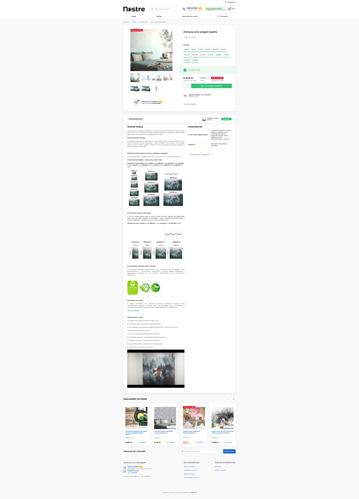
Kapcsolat (218, 466)
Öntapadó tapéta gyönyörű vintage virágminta (163, 432)
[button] (169, 50)
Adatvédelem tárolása (190, 470)
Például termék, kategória (162, 9)
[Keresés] (152, 9)
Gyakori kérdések (220, 470)
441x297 (226, 55)
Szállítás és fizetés (189, 474)
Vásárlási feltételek (189, 466)
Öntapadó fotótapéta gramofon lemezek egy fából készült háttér (136, 432)
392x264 (218, 55)
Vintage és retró (143, 22)
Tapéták (134, 22)
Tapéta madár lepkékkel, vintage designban (191, 432)
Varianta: (186, 45)
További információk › (190, 37)
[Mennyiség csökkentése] (189, 87)
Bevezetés (126, 22)
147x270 (200, 49)
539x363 (195, 60)
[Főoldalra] (134, 9)
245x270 (187, 55)
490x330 (187, 60)
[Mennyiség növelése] (189, 85)
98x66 (186, 49)
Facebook (147, 476)
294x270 (203, 55)
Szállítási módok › (193, 96)
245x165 (223, 49)
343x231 (210, 55)
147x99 (193, 49)
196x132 (207, 49)
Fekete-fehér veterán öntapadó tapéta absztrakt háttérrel (222, 432)
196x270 (215, 49)
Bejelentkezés (232, 2)
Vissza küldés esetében (191, 477)
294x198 (195, 55)
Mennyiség (185, 86)
